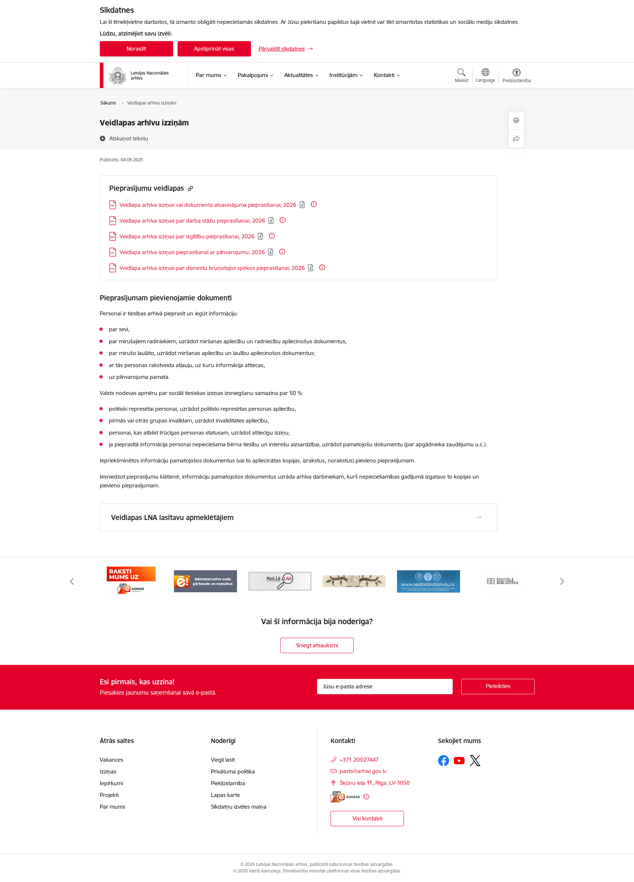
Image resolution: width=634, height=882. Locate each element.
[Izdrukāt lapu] (516, 120)
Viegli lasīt (223, 759)
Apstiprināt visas (214, 48)
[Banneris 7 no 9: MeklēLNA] (280, 580)
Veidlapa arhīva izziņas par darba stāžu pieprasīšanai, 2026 (192, 220)
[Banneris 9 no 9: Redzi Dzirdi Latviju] (428, 580)
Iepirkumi (111, 783)
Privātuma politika (233, 771)
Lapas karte (225, 794)
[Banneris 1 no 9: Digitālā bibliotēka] (502, 580)
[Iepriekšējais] (72, 581)
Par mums (112, 806)
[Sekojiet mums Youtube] (459, 760)
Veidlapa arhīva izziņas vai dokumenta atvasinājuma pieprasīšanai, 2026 (208, 204)
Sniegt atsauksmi (317, 645)
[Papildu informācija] (314, 204)
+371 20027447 (359, 759)
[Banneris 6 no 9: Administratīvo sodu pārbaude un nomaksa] (205, 580)
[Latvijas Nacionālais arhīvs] (143, 75)
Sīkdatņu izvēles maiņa (238, 806)
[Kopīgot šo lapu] (516, 139)
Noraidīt (136, 48)
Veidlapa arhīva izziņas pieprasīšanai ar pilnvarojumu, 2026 (192, 252)
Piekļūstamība (228, 783)
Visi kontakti (367, 818)
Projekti (109, 794)
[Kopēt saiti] (189, 188)
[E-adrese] (345, 797)
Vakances (111, 759)
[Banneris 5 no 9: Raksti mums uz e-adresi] (131, 580)
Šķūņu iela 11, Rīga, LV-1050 (375, 782)
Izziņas (108, 771)
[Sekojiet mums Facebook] (443, 760)
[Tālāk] (562, 581)
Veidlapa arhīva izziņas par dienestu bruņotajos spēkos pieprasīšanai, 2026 (212, 267)
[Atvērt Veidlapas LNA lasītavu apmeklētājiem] (478, 517)
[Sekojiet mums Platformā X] (475, 760)
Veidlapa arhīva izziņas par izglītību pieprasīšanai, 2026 (187, 236)
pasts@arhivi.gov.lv (363, 771)
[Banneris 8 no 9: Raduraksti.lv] (354, 580)
